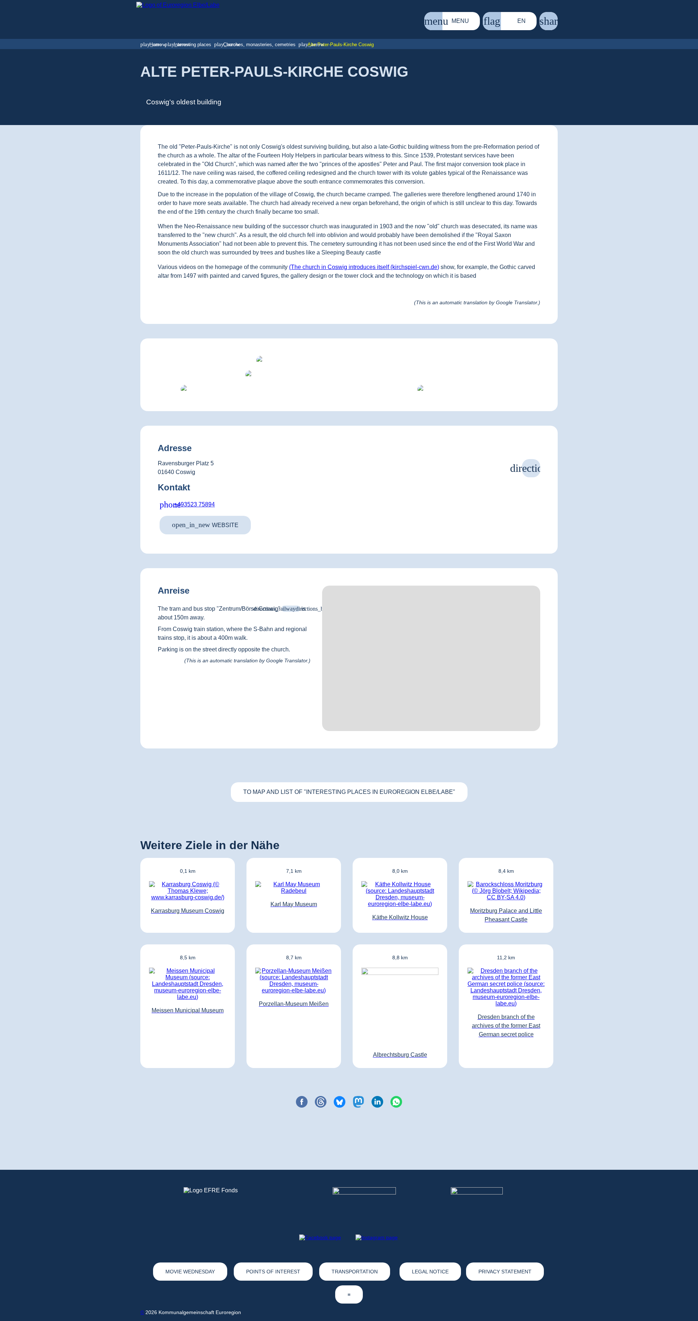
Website (205, 525)
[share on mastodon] (358, 1101)
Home (155, 44)
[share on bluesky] (339, 1101)
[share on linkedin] (377, 1101)
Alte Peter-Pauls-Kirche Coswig (341, 44)
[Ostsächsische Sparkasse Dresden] (482, 1200)
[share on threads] (320, 1101)
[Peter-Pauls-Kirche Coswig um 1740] (468, 389)
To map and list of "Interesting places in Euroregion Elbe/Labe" (349, 792)
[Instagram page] (377, 1237)
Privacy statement (504, 1271)
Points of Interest (273, 1271)
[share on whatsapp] (396, 1101)
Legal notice (430, 1271)
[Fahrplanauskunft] (291, 609)
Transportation (355, 1271)
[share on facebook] (301, 1101)
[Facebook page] (320, 1237)
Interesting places (192, 44)
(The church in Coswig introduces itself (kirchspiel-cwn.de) (364, 267)
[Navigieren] (531, 468)
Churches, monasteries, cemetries (259, 44)
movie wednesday (190, 1271)
